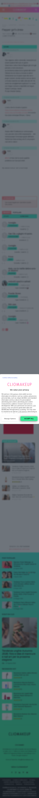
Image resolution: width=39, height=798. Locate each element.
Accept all (29, 418)
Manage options (10, 418)
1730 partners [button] (13, 394)
